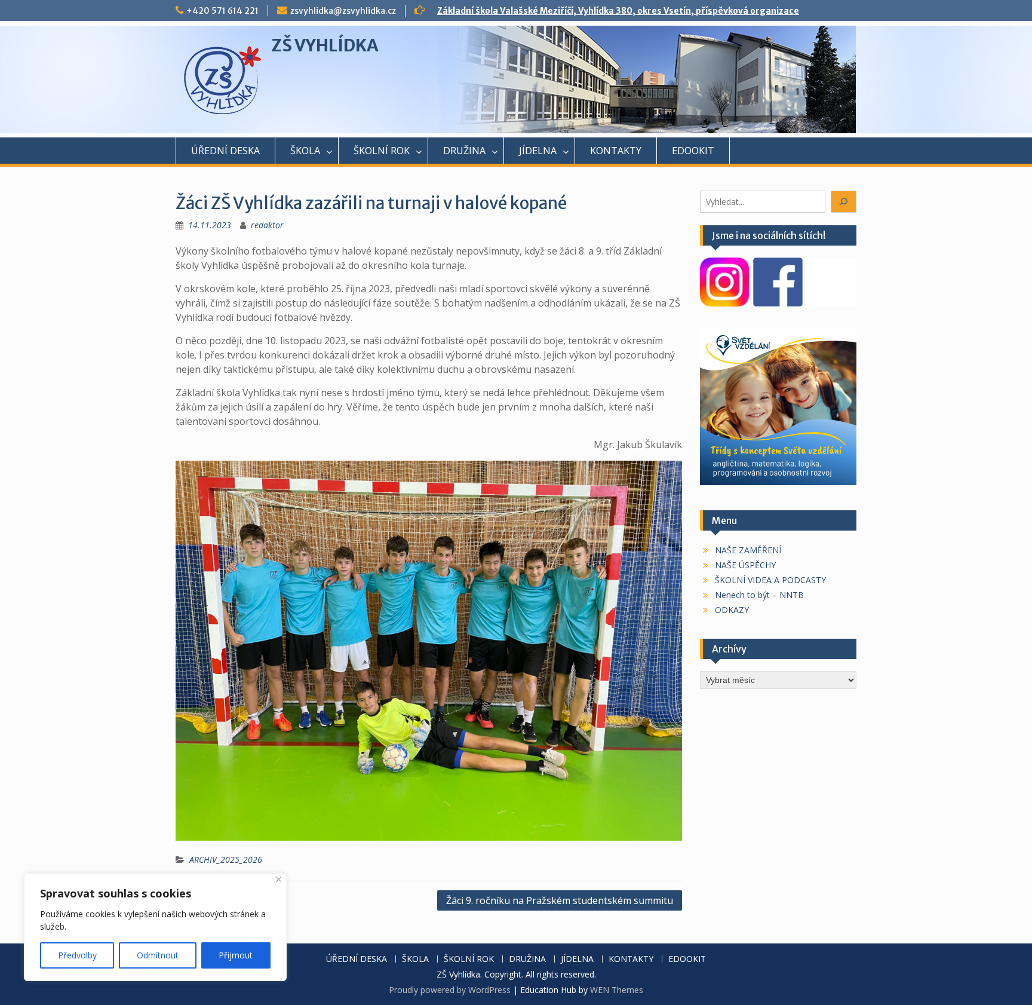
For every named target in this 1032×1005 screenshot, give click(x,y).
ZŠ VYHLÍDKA (325, 45)
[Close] (278, 879)
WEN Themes (616, 989)
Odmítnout (158, 955)
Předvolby (77, 955)
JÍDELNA (538, 150)
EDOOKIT (693, 150)
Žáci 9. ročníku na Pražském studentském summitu (559, 900)
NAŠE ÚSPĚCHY (745, 565)
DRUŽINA (464, 150)
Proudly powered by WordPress (450, 989)
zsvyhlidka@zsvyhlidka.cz (343, 10)
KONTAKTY (615, 150)
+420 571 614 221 (222, 10)
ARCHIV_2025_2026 (225, 859)
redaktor (267, 225)
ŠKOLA (305, 150)
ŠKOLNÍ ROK (382, 150)
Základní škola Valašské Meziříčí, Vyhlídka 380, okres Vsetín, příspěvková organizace (618, 10)
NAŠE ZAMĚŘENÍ (748, 550)
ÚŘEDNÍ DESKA (225, 150)
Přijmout (236, 955)
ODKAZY (732, 609)
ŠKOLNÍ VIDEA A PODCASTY (770, 580)
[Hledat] (844, 202)
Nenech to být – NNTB (759, 594)
